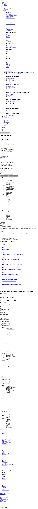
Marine (7, 62)
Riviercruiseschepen (9, 61)
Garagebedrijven (5, 444)
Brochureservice (2, 494)
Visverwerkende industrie (10, 25)
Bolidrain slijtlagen (9, 95)
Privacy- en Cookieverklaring (27, 234)
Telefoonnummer (3, 222)
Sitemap (1, 498)
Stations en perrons (9, 38)
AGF (7, 28)
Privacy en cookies (3, 501)
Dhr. (2, 170)
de (2, 131)
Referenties (4, 116)
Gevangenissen (8, 41)
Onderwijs (8, 35)
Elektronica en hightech (10, 16)
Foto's (5, 125)
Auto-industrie (4, 443)
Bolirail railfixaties (9, 106)
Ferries (7, 63)
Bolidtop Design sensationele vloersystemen (13, 79)
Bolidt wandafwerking (10, 115)
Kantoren (7, 36)
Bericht (1, 225)
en (2, 130)
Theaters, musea (8, 39)
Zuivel (7, 27)
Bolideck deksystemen (10, 86)
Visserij (7, 66)
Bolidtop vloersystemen (10, 78)
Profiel (5, 4)
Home (3, 433)
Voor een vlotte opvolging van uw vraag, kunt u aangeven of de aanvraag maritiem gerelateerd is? (15, 228)
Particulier (8, 51)
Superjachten (8, 64)
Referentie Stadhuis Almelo (5, 164)
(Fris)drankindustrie (9, 30)
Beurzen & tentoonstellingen (8, 120)
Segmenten (4, 10)
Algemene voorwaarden (4, 499)
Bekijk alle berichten (3, 286)
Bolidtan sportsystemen (10, 110)
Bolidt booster (6, 119)
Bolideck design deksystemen (11, 87)
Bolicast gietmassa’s (9, 89)
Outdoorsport (8, 55)
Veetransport (8, 65)
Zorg (7, 34)
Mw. (4, 170)
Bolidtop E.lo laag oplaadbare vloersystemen (13, 81)
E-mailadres (2, 223)
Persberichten (6, 122)
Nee (35, 228)
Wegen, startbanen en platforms (11, 47)
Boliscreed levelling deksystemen (11, 88)
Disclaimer (2, 500)
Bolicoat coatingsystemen (10, 101)
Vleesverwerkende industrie (10, 24)
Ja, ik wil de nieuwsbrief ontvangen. (7, 226)
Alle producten (19, 72)
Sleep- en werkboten (5, 490)
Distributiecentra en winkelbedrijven (12, 40)
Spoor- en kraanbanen (9, 46)
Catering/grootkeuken (9, 29)
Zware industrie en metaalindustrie (11, 15)
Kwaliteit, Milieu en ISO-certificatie (10, 7)
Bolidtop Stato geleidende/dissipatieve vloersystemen (15, 80)
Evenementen (6, 121)
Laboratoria (8, 37)
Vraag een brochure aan (4, 156)
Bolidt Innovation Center (8, 8)
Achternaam (2, 172)
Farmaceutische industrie (10, 14)
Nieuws (7, 118)
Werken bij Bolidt (7, 6)
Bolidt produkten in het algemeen (6, 165)
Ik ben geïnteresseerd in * (4, 325)
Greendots (6, 9)
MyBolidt (3, 127)
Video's (5, 124)
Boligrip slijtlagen (9, 94)
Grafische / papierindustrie (10, 18)
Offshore (7, 67)
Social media (6, 123)
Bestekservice (2, 493)
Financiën (5, 5)
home (3, 2)
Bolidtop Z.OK (9, 96)
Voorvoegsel (2, 173)
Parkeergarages (4, 461)
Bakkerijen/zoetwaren (9, 26)
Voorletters (2, 174)
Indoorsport (8, 56)
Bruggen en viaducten (9, 45)
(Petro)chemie (8, 17)
